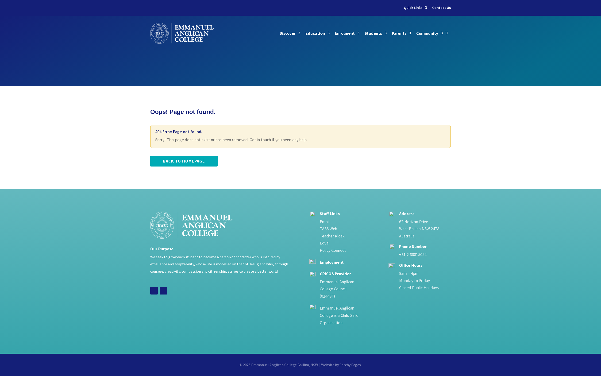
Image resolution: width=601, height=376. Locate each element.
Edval (324, 243)
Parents (399, 33)
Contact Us (441, 7)
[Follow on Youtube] (163, 291)
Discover (288, 33)
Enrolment (345, 33)
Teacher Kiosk (332, 236)
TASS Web (328, 228)
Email (325, 221)
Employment (332, 262)
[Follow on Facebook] (154, 291)
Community (427, 33)
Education (315, 33)
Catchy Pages (350, 364)
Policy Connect (333, 250)
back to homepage (184, 161)
